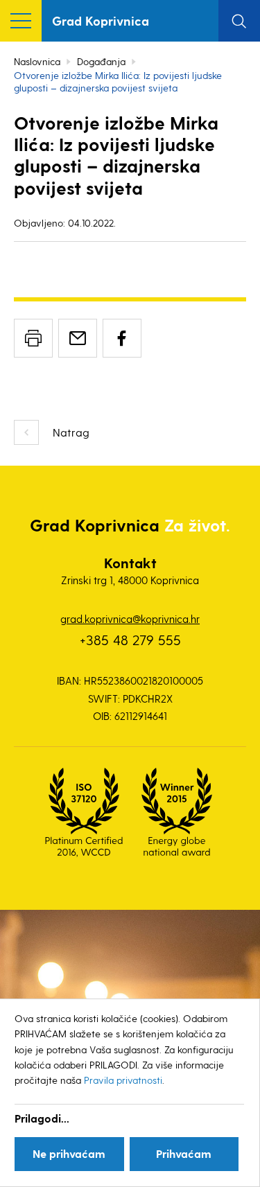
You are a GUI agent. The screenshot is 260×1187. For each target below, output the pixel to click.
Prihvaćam (183, 1153)
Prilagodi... (42, 1118)
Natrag (71, 432)
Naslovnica (37, 61)
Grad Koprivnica (100, 20)
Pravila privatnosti (123, 1080)
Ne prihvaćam (69, 1153)
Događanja (101, 61)
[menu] (21, 21)
